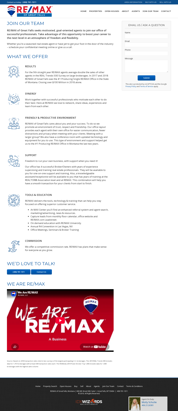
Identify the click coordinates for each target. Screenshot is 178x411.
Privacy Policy (131, 86)
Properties (95, 11)
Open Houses (112, 11)
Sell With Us (165, 2)
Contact (166, 11)
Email (127, 41)
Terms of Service (146, 86)
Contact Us (41, 272)
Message (129, 58)
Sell (81, 386)
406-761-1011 (122, 391)
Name (127, 32)
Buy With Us (150, 2)
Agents (136, 11)
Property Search (50, 386)
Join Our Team (150, 11)
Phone (128, 49)
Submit (146, 78)
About (125, 11)
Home (83, 11)
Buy (75, 386)
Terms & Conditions (134, 386)
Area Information (133, 2)
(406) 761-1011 (29, 2)
